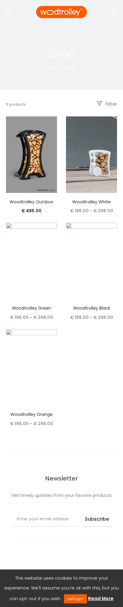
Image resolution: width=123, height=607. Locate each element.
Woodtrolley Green (31, 308)
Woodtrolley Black (91, 308)
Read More (100, 598)
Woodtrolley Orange (31, 414)
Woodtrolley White (91, 202)
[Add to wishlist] (49, 123)
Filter (110, 104)
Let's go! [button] (75, 599)
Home (53, 67)
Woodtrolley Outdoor (31, 202)
